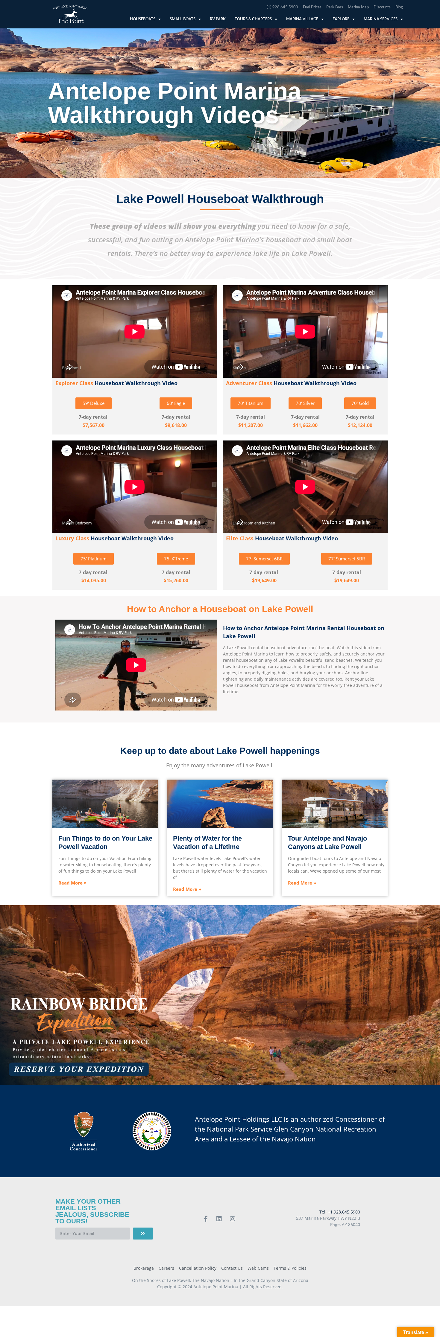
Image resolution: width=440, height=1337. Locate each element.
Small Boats (182, 19)
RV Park (218, 19)
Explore (341, 19)
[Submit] (143, 1234)
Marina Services (380, 19)
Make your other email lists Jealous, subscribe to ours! (92, 1211)
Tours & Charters (253, 19)
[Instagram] (233, 1219)
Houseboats (142, 19)
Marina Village (302, 19)
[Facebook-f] (206, 1219)
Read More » (72, 883)
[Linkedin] (219, 1219)
